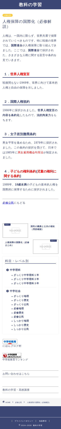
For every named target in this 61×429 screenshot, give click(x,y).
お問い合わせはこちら (16, 373)
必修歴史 (19, 312)
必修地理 (19, 308)
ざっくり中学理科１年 (26, 275)
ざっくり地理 (21, 296)
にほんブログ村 (12, 345)
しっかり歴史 (21, 325)
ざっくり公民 (21, 304)
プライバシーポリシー (24, 421)
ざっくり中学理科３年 (26, 283)
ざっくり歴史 (21, 300)
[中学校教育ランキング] (30, 355)
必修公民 (7, 15)
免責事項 (43, 421)
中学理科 (15, 269)
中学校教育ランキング (15, 359)
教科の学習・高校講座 (16, 389)
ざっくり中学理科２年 (26, 279)
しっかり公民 (21, 329)
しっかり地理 (21, 321)
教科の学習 (30, 4)
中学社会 (15, 290)
